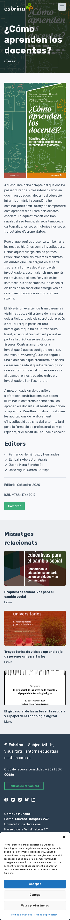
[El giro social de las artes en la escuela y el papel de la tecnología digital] (35, 687)
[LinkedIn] (33, 800)
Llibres (9, 61)
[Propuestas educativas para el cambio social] (35, 568)
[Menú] (62, 7)
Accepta (35, 884)
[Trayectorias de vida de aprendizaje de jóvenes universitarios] (35, 628)
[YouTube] (13, 800)
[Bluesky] (27, 800)
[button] (64, 837)
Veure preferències (35, 905)
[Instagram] (20, 800)
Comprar (14, 506)
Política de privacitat (45, 914)
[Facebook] (6, 800)
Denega (35, 894)
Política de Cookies (21, 914)
